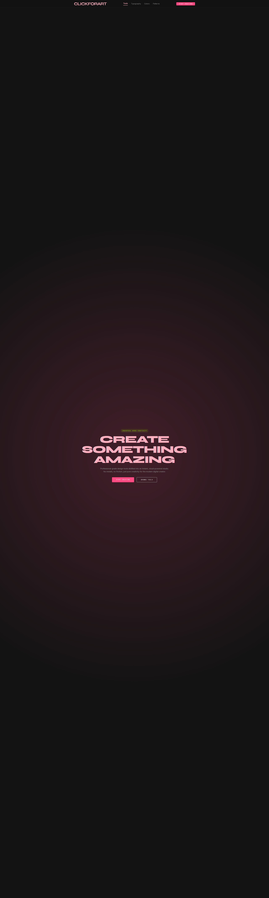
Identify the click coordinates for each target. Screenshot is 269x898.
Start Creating (186, 4)
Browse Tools (147, 480)
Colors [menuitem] (147, 4)
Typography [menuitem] (136, 4)
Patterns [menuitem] (156, 4)
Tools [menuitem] (125, 3)
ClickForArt (90, 4)
